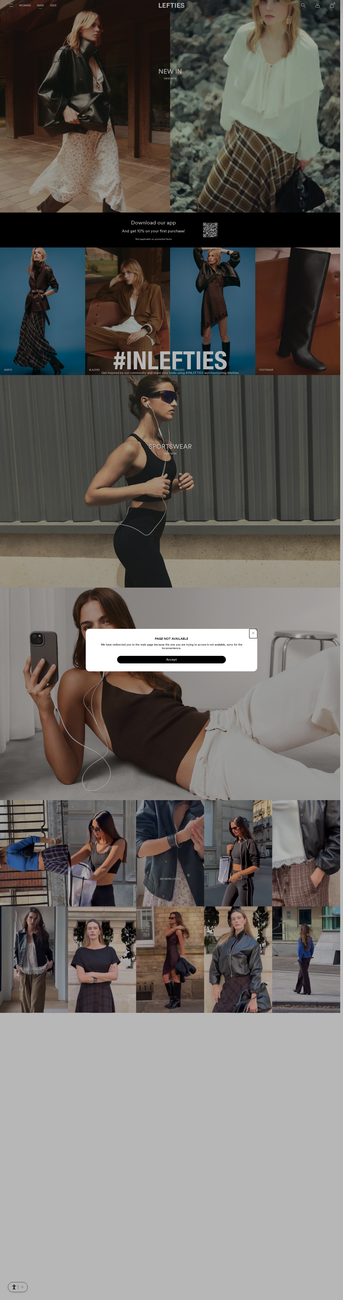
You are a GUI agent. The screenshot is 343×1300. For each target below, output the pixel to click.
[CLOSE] (253, 633)
